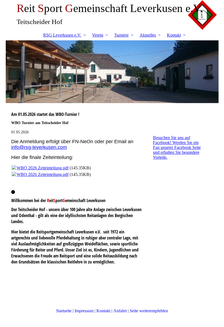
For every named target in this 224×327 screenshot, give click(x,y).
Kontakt (174, 35)
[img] (112, 71)
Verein (97, 35)
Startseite (64, 310)
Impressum (85, 310)
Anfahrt (120, 310)
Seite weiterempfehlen (149, 310)
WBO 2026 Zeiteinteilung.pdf (43, 168)
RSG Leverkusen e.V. (62, 35)
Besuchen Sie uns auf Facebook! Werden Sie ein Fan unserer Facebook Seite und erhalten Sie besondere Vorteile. (177, 147)
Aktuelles (148, 35)
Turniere (121, 35)
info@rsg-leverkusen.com (39, 147)
